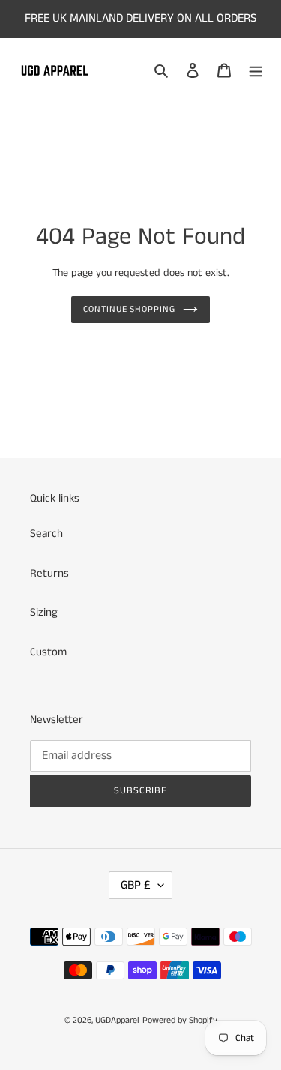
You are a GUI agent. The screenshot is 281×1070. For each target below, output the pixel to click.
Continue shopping (129, 309)
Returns (49, 573)
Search (46, 533)
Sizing (44, 612)
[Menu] (255, 71)
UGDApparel (117, 1020)
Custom (48, 652)
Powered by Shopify (179, 1020)
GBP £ (136, 885)
